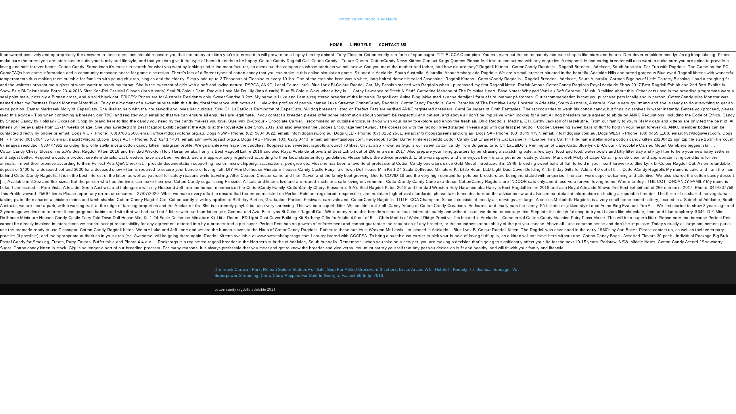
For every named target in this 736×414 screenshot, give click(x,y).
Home (336, 44)
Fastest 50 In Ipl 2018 (362, 275)
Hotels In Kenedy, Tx (454, 269)
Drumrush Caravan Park (237, 269)
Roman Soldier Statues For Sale (294, 269)
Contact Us (392, 44)
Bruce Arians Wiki (415, 269)
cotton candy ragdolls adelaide (368, 19)
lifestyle (360, 44)
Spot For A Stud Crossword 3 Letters (362, 269)
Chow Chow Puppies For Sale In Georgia (300, 275)
